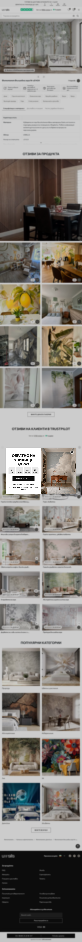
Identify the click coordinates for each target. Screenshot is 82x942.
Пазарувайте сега (24, 479)
